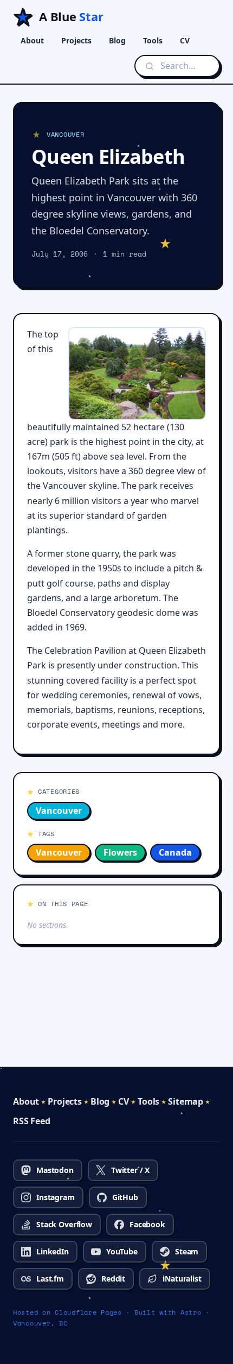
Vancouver (59, 811)
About (32, 40)
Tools (153, 40)
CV (185, 40)
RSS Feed (31, 1121)
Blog (117, 40)
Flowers (120, 852)
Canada (175, 852)
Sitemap (185, 1101)
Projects (76, 40)
